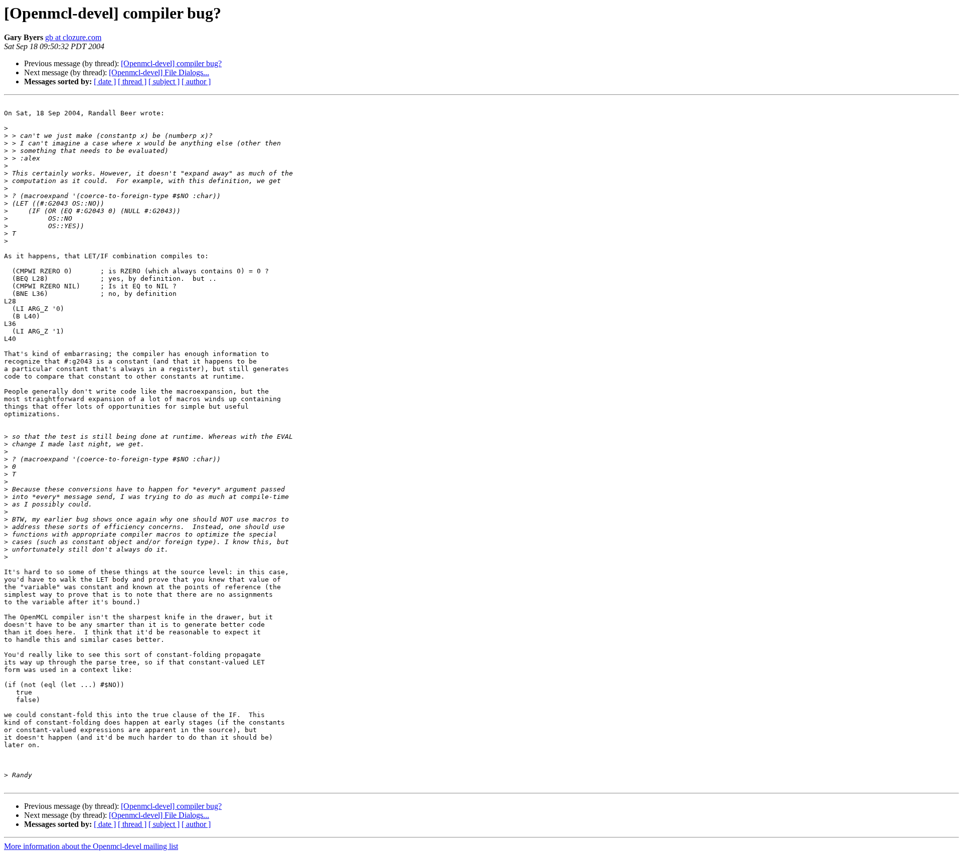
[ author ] (196, 81)
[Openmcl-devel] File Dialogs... (159, 72)
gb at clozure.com (73, 37)
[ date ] (105, 81)
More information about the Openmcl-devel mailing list (91, 846)
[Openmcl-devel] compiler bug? (171, 63)
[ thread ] (132, 81)
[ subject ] (164, 81)
